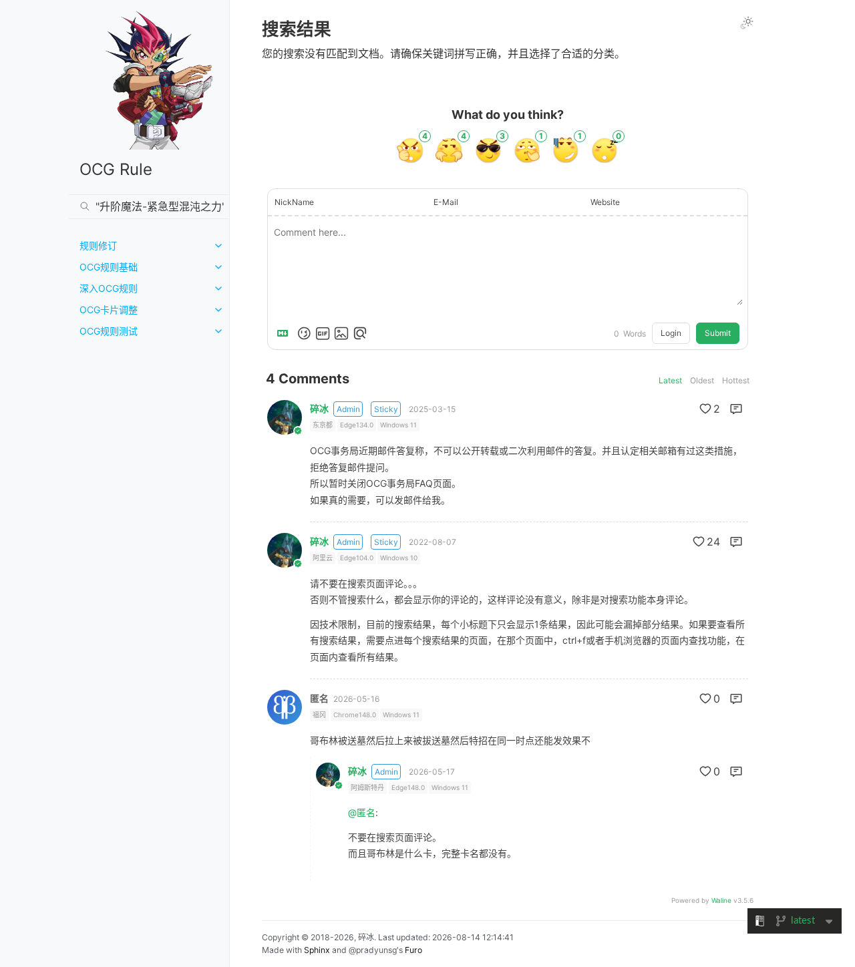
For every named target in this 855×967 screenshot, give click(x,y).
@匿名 (361, 812)
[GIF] (323, 333)
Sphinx (317, 950)
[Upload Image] (341, 333)
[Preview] (360, 333)
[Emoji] (304, 333)
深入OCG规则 (108, 288)
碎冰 (319, 408)
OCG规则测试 (108, 331)
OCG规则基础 (108, 266)
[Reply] (736, 408)
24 (713, 541)
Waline (721, 900)
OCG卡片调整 (108, 309)
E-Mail (446, 202)
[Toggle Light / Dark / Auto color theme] (746, 22)
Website (605, 202)
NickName (294, 202)
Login (671, 333)
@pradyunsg (373, 950)
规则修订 (98, 245)
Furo (413, 950)
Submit (718, 333)
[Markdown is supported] (285, 333)
